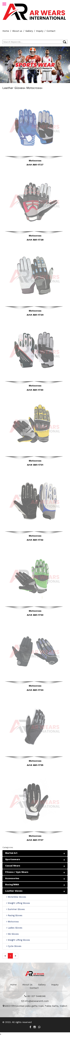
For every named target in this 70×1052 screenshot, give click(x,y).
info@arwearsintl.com (36, 1001)
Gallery (29, 31)
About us (17, 31)
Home (5, 31)
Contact (51, 31)
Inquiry (39, 31)
